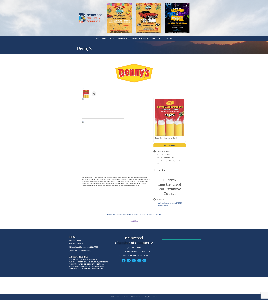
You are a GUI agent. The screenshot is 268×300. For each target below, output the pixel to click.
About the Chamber (104, 38)
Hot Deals (142, 214)
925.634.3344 (135, 248)
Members (121, 38)
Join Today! (168, 38)
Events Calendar (134, 214)
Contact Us (158, 214)
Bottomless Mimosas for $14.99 (166, 138)
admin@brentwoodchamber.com (135, 251)
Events (154, 38)
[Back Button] (83, 88)
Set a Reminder (169, 145)
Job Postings (150, 214)
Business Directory (112, 214)
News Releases (123, 214)
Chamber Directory (138, 38)
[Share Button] (94, 93)
